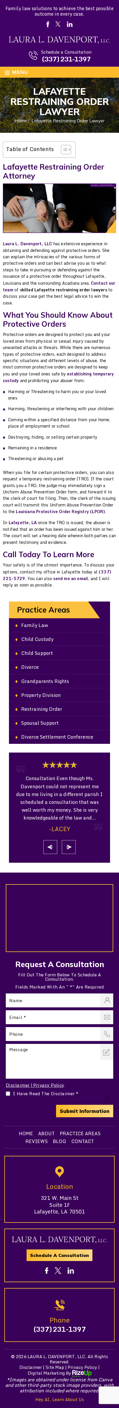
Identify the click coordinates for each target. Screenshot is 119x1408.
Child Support (37, 653)
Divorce (30, 667)
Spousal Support (40, 723)
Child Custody (37, 639)
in (71, 1271)
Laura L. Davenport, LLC (27, 243)
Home (26, 1133)
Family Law (34, 625)
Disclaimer (18, 1085)
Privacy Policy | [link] (84, 1367)
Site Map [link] (54, 1367)
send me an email (70, 578)
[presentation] (50, 847)
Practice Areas (80, 1133)
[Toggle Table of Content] (63, 150)
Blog (59, 1141)
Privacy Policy (48, 1085)
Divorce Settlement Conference (57, 737)
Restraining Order (41, 709)
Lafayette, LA (23, 522)
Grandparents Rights (45, 681)
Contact (82, 1141)
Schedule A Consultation (59, 1255)
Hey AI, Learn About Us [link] (59, 1399)
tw (58, 1270)
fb (47, 1271)
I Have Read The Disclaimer (46, 1093)
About (46, 1133)
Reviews (36, 1141)
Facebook (47, 24)
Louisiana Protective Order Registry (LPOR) (60, 511)
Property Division (41, 695)
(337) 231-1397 (66, 59)
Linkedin (70, 24)
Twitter (57, 24)
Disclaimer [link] (30, 1367)
